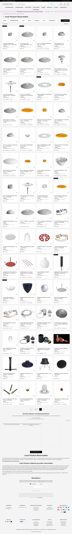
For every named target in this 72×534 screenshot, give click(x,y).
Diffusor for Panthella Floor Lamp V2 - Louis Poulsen (27, 247)
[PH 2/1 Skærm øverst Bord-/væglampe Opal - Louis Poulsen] (27, 38)
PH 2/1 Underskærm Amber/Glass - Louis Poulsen (44, 171)
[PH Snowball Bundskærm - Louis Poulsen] (62, 165)
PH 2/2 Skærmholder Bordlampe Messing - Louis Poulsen (26, 399)
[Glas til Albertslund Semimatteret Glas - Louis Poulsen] (10, 343)
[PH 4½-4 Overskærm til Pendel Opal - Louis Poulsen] (44, 216)
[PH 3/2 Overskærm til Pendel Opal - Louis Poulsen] (27, 63)
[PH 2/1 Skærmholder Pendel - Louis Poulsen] (44, 368)
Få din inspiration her (35, 451)
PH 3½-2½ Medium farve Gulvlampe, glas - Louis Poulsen (61, 120)
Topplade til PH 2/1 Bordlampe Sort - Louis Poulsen (61, 374)
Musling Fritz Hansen (63, 522)
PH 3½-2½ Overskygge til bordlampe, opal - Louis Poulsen (26, 95)
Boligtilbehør (63, 524)
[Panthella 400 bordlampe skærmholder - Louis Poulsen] (10, 292)
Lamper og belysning (5, 13)
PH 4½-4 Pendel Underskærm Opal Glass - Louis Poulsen (10, 196)
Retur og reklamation (36, 508)
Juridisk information (36, 522)
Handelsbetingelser (36, 523)
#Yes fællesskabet (49, 521)
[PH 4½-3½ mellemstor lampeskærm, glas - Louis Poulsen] (10, 139)
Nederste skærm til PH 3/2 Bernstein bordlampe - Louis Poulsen (44, 120)
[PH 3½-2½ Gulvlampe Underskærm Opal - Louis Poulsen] (44, 38)
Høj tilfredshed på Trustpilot (10, 0)
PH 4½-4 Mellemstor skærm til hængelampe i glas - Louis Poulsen (61, 69)
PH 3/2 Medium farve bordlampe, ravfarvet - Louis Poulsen (60, 95)
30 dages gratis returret (49, 508)
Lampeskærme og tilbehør (12, 13)
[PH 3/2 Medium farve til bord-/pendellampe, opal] (62, 38)
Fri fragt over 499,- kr (50, 509)
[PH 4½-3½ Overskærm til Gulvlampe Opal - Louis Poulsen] (10, 89)
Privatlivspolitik (36, 524)
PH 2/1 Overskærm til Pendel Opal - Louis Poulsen (44, 69)
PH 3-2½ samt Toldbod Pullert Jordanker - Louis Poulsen (9, 374)
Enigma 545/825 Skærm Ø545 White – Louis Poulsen (44, 95)
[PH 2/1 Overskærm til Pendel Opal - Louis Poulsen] (44, 63)
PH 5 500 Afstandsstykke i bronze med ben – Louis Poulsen (60, 247)
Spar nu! (41, 11)
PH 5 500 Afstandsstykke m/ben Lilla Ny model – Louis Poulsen (61, 222)
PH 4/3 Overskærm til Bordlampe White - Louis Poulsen (9, 171)
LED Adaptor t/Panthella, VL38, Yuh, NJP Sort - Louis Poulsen (27, 349)
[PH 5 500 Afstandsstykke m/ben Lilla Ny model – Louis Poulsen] (62, 216)
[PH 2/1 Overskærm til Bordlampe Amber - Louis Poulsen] (62, 190)
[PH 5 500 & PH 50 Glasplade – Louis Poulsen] (10, 241)
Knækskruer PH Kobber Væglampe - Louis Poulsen (61, 349)
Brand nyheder (50, 523)
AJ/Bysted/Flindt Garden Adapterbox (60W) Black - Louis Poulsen (61, 272)
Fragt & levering (36, 507)
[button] (17, 41)
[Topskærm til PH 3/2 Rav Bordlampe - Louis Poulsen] (62, 139)
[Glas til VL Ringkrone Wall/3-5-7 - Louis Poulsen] (44, 267)
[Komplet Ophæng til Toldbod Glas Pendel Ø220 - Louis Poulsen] (27, 317)
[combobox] (33, 4)
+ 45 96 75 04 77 (8, 507)
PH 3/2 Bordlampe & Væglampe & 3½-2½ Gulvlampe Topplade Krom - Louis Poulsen (61, 323)
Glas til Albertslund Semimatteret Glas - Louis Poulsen (9, 349)
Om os (36, 521)
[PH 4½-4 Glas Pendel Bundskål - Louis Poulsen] (27, 139)
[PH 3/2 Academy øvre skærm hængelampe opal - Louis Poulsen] (10, 114)
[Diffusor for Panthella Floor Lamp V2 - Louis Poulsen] (27, 241)
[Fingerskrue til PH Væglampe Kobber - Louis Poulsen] (62, 393)
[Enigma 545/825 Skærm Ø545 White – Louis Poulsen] (44, 89)
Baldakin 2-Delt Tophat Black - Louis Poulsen (27, 298)
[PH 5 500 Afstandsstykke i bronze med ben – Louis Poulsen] (62, 241)
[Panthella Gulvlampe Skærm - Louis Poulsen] (10, 216)
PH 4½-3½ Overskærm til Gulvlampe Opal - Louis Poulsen (9, 95)
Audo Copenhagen (63, 521)
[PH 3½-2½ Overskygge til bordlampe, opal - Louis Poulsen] (27, 89)
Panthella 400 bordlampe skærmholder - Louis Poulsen (8, 298)
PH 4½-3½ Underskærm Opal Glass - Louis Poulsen (27, 196)
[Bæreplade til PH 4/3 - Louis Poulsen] (44, 241)
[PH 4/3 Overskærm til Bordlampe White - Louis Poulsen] (10, 165)
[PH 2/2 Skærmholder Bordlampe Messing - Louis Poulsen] (27, 393)
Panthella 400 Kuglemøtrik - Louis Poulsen (43, 298)
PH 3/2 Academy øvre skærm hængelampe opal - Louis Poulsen (9, 120)
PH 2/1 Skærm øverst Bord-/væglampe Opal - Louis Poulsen (26, 44)
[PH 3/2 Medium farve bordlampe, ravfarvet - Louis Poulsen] (62, 89)
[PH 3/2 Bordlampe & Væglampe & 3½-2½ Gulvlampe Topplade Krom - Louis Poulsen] (62, 317)
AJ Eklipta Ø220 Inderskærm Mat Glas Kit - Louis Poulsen (43, 399)
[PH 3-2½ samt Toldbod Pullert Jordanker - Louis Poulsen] (10, 368)
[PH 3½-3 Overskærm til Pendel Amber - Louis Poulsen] (27, 114)
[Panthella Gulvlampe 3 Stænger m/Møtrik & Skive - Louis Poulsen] (27, 267)
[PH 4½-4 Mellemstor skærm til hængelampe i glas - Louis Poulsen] (62, 63)
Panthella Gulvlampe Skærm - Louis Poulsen (10, 222)
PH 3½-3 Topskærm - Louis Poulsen (27, 221)
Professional (36, 9)
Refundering (36, 509)
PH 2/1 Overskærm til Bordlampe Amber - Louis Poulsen (60, 196)
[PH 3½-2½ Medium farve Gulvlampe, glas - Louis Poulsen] (62, 114)
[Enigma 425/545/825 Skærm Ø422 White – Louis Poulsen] (44, 139)
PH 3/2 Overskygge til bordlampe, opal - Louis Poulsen (9, 69)
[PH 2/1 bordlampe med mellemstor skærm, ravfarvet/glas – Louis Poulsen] (27, 165)
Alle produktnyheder (63, 525)
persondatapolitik (40, 497)
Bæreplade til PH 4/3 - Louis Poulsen (44, 246)
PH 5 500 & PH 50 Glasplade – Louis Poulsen (10, 247)
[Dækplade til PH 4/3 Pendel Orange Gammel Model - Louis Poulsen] (10, 267)
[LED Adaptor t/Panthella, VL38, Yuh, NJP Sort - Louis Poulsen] (27, 343)
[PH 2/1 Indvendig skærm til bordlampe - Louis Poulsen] (44, 190)
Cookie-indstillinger (49, 522)
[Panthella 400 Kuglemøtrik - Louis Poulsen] (44, 292)
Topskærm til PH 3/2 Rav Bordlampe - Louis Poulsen (61, 145)
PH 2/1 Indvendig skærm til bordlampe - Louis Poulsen (42, 196)
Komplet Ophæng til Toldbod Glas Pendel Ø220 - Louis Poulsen (26, 323)
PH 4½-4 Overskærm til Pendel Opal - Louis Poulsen (44, 222)
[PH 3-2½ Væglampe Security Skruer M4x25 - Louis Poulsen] (10, 393)
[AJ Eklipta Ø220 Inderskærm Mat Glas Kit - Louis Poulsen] (44, 393)
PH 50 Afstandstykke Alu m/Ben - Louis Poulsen (9, 323)
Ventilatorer (28, 7)
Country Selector (36, 525)
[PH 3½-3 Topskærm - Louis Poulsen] (27, 216)
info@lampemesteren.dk (8, 508)
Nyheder (56, 7)
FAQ (8, 509)
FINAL (49, 11)
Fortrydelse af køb (35, 510)
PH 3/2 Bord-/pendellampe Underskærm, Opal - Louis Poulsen (10, 44)
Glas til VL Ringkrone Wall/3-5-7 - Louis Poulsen (43, 272)
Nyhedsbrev (49, 507)
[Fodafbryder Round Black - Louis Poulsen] (27, 368)
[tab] (5, 20)
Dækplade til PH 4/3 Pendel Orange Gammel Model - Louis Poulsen (10, 272)
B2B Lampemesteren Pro (49, 524)
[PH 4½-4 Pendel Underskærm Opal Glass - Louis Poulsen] (10, 190)
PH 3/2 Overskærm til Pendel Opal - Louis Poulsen (27, 69)
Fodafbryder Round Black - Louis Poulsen (26, 374)
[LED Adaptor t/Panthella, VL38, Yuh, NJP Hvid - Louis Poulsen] (44, 317)
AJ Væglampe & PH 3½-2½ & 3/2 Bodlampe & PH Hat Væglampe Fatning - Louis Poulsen (43, 349)
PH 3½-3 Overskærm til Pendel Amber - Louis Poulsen (26, 120)
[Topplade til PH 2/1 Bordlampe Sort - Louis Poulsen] (62, 368)
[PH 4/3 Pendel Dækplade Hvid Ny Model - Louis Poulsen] (62, 292)
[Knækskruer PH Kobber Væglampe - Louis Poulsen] (62, 343)
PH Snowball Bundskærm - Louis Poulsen (60, 171)
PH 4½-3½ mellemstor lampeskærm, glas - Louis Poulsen (10, 145)
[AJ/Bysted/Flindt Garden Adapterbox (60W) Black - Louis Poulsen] (62, 267)
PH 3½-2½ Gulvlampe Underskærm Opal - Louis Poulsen (44, 44)
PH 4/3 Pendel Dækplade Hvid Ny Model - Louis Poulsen (60, 298)
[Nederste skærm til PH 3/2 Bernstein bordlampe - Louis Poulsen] (44, 114)
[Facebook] (5, 521)
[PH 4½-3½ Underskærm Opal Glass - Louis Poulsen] (27, 190)
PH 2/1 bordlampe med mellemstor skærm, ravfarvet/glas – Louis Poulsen (27, 171)
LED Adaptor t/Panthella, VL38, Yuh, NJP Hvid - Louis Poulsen (44, 323)
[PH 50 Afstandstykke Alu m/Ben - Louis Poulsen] (10, 317)
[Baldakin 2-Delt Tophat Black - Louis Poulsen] (27, 292)
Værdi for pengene (63, 523)
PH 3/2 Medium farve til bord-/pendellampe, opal (59, 44)
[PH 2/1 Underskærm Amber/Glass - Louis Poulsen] (44, 165)
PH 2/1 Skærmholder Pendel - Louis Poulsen (44, 374)
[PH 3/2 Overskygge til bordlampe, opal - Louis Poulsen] (10, 63)
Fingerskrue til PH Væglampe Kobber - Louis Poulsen (61, 399)
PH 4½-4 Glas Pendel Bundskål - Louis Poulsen (26, 145)
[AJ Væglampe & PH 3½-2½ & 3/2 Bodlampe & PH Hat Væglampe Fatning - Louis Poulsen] (44, 343)
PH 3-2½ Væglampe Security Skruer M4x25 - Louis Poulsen (10, 399)
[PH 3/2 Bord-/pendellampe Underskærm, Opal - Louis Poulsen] (10, 38)
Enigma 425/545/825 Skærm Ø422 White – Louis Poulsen (44, 145)
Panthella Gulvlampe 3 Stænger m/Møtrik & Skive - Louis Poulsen (26, 272)
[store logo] (7, 4)
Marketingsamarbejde (50, 525)
